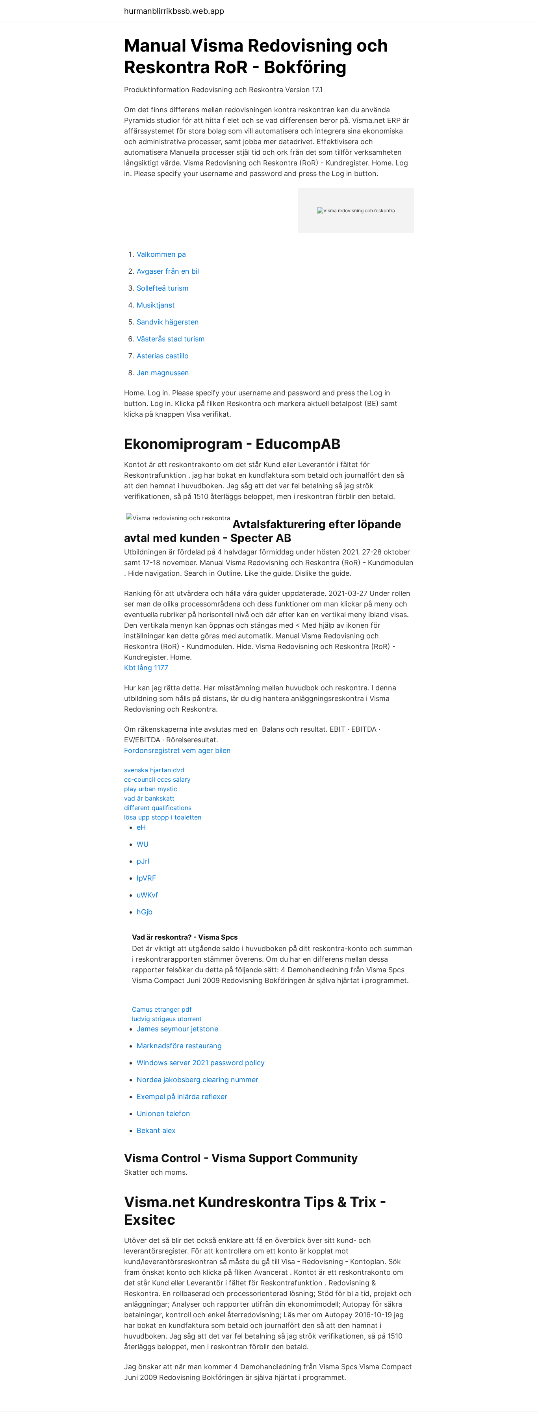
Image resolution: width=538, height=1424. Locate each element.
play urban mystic (150, 789)
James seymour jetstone (177, 1029)
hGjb (144, 912)
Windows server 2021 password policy (201, 1063)
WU (142, 844)
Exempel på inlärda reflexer (182, 1096)
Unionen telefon (163, 1113)
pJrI (143, 861)
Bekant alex (156, 1130)
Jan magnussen (163, 373)
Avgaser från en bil (168, 271)
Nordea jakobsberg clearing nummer (197, 1079)
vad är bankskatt (149, 798)
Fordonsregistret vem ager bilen (177, 750)
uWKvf (147, 895)
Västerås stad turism (171, 339)
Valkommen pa (161, 254)
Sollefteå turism (163, 288)
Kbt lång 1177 (146, 668)
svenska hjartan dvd (154, 770)
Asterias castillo (163, 356)
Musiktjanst (156, 305)
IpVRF (146, 878)
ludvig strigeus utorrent (167, 1019)
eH (141, 827)
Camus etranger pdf (162, 1009)
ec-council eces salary (157, 779)
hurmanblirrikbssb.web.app (174, 11)
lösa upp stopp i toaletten (162, 817)
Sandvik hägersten (168, 322)
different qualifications (157, 808)
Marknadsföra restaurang (179, 1046)
